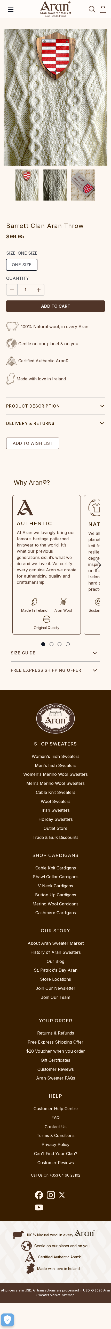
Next (98, 565)
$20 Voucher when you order (55, 1051)
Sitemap (68, 1295)
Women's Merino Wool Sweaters (55, 774)
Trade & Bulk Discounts (55, 837)
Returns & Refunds (55, 1033)
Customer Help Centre (56, 1108)
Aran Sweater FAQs (55, 1078)
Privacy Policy (55, 1144)
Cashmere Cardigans (55, 912)
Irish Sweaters (56, 810)
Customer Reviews (55, 1069)
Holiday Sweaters (55, 819)
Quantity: (18, 278)
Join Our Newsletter (55, 988)
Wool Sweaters (55, 801)
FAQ (55, 1117)
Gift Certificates (55, 1060)
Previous (12, 565)
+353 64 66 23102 (65, 1175)
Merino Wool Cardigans (55, 903)
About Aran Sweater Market (56, 943)
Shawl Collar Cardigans (55, 876)
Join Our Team (55, 997)
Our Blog (55, 961)
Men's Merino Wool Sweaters (55, 783)
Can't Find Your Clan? (55, 1153)
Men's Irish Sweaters (55, 765)
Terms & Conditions (56, 1135)
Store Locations (55, 979)
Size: (21, 253)
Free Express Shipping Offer (46, 670)
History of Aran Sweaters (55, 952)
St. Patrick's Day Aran (55, 970)
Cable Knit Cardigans (55, 867)
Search (92, 9)
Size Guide (23, 652)
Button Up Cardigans (55, 894)
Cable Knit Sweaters (55, 792)
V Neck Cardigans (55, 885)
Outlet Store (55, 828)
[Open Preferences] (7, 1319)
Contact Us (56, 1126)
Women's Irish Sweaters (56, 756)
